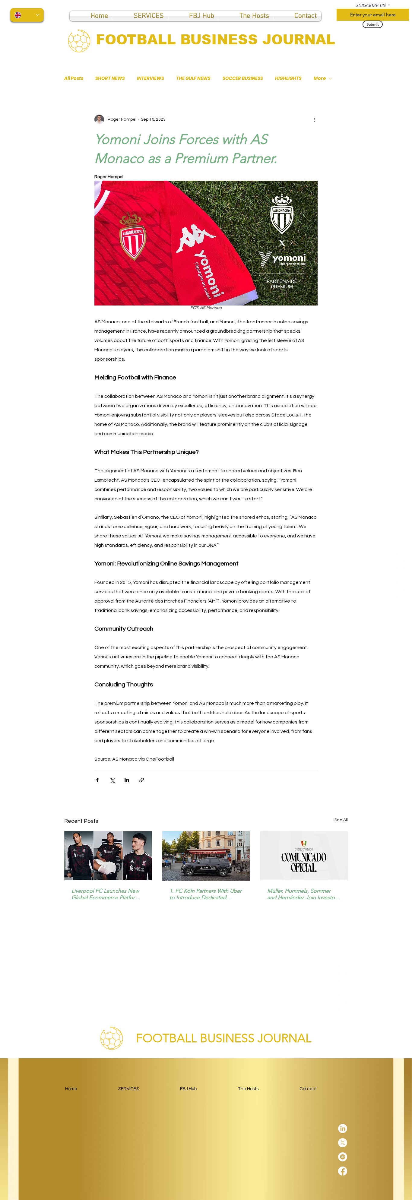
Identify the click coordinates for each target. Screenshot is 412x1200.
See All (341, 820)
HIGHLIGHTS (288, 78)
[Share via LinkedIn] (127, 780)
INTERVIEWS (150, 78)
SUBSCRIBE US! (371, 5)
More (320, 78)
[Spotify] (399, 586)
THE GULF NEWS (193, 78)
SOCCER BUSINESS (243, 78)
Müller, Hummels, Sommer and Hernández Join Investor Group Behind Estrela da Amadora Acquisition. (302, 894)
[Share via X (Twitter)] (112, 780)
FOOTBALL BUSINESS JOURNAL (215, 39)
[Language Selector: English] (27, 15)
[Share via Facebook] (97, 780)
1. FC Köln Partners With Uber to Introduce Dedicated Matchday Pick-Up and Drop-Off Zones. (206, 894)
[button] (194, 16)
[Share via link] (141, 780)
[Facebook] (399, 600)
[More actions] (314, 119)
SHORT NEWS (110, 78)
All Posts (73, 78)
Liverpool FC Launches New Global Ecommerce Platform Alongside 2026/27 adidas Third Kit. (105, 894)
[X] (399, 571)
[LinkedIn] (399, 557)
